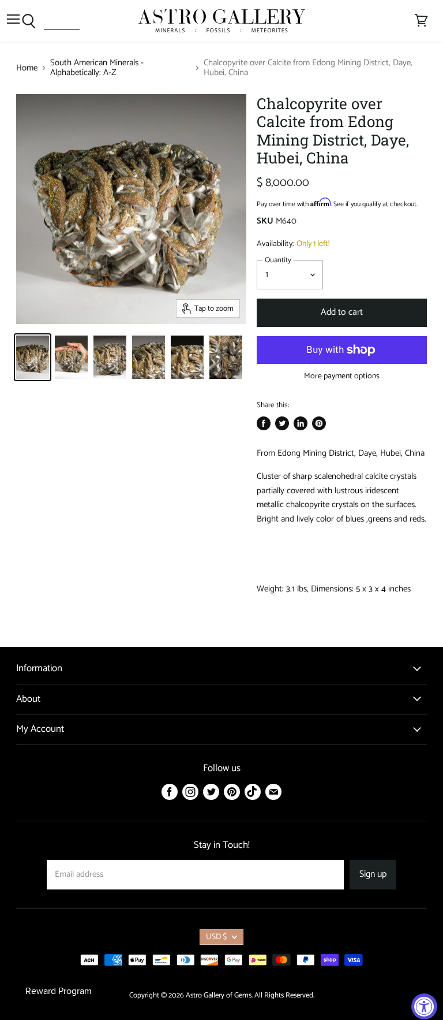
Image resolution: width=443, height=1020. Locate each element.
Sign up (372, 874)
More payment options (342, 376)
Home (26, 68)
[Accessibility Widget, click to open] (424, 1006)
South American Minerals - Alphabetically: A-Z (97, 68)
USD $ (216, 937)
